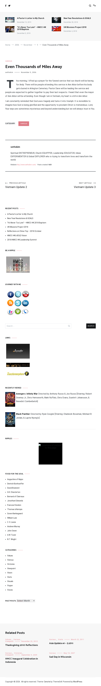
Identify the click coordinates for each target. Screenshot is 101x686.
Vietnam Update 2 (16, 185)
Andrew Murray (13, 526)
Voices (10, 590)
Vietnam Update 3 (85, 185)
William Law (12, 518)
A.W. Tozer (11, 535)
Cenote (47, 682)
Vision (9, 573)
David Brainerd (13, 488)
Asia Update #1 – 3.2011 (61, 643)
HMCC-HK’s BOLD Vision (17, 235)
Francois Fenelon (14, 505)
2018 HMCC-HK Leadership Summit (22, 240)
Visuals (10, 581)
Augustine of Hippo (15, 479)
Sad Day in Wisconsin (60, 657)
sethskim (9, 72)
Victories (11, 564)
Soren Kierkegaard (15, 513)
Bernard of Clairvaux (15, 496)
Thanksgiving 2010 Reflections (21, 645)
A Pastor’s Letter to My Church (30, 18)
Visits (9, 577)
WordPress (77, 682)
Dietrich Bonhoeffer (15, 484)
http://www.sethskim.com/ (26, 165)
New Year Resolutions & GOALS (77, 18)
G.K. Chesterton (13, 492)
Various (8, 61)
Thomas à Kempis (14, 509)
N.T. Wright (11, 539)
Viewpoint (11, 568)
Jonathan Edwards (15, 501)
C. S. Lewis (11, 522)
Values (10, 556)
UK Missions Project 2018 (75, 27)
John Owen (12, 531)
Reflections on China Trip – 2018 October (24, 231)
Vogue (10, 585)
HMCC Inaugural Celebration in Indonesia (21, 660)
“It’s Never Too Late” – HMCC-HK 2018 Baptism (31, 28)
